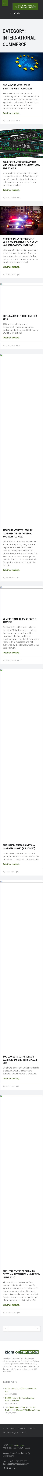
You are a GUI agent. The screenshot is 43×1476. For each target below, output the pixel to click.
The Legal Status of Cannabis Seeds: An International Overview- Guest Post (21, 1274)
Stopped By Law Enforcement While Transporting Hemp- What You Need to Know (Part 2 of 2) (20, 242)
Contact (32, 1429)
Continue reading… (11, 113)
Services (22, 1429)
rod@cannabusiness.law (18, 1464)
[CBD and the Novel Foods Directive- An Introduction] (21, 54)
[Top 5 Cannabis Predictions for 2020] (21, 284)
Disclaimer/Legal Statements (14, 1432)
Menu (5, 3)
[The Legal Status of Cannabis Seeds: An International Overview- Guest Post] (21, 1096)
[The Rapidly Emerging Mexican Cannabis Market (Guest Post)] (21, 670)
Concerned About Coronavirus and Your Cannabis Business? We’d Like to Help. (21, 165)
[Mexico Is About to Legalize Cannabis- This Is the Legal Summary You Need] (21, 355)
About (13, 1429)
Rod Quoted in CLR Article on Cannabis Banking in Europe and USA (20, 1059)
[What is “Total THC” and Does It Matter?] (21, 588)
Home (5, 1429)
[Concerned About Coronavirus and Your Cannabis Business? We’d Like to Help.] (21, 130)
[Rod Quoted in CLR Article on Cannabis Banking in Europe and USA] (21, 882)
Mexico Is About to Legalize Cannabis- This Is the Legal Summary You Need (17, 533)
